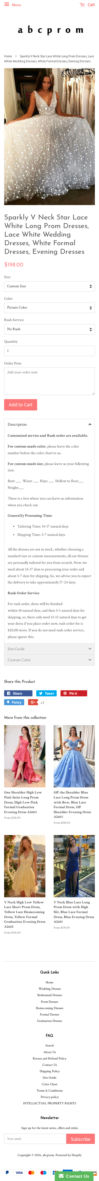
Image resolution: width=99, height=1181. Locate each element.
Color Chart (49, 1084)
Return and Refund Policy (49, 1058)
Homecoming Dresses (49, 1008)
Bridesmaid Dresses (49, 995)
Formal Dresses (49, 1014)
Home (8, 56)
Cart (91, 4)
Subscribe (80, 1139)
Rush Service (14, 319)
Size (7, 277)
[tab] (49, 424)
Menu (16, 4)
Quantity (10, 341)
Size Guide (49, 1078)
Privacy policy (50, 1097)
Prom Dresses (49, 1002)
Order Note (12, 363)
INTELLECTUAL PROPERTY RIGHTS (49, 1103)
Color (8, 298)
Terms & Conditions (50, 1091)
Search (49, 1045)
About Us (49, 1052)
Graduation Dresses (49, 1021)
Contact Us (49, 1065)
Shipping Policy (50, 1071)
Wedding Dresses (49, 989)
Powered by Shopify (68, 1155)
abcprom (48, 1155)
